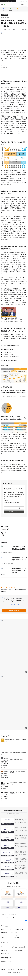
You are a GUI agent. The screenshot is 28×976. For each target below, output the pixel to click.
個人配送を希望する (13, 610)
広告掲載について (5, 961)
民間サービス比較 (18, 947)
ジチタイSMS (4, 953)
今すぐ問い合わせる (13, 511)
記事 (7, 587)
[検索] (18, 4)
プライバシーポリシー (12, 969)
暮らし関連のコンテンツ (7, 932)
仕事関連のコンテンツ (19, 930)
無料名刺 (3, 950)
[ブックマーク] (23, 29)
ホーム (2, 587)
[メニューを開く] (2, 4)
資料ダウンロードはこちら (13, 508)
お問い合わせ (23, 969)
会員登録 (16, 937)
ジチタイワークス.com (9, 1)
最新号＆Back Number (15, 604)
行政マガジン (17, 935)
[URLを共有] (26, 29)
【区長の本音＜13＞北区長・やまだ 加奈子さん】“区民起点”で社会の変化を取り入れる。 (19, 548)
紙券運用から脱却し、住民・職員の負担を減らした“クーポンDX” (19, 559)
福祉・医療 (13, 587)
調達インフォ (17, 950)
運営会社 (3, 969)
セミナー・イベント (6, 935)
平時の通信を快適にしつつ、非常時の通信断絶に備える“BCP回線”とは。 (19, 570)
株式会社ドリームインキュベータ (13, 489)
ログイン (23, 4)
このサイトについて (6, 930)
